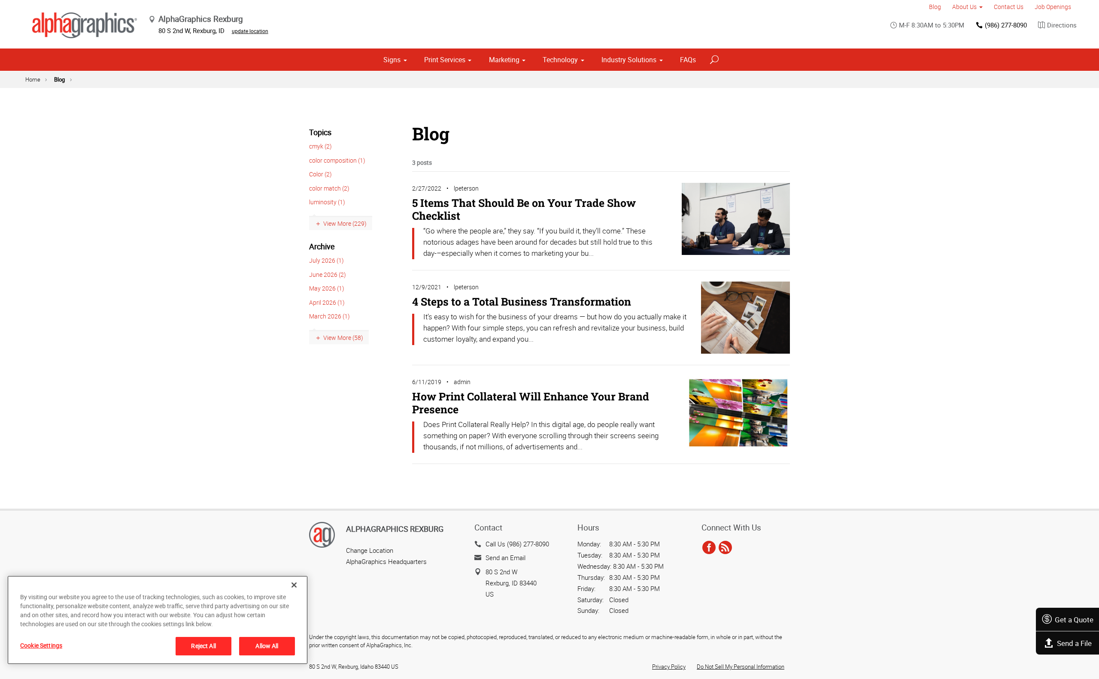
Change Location (369, 550)
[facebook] (708, 548)
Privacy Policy (669, 666)
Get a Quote (1074, 619)
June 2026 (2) (327, 274)
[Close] (294, 585)
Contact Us (1008, 7)
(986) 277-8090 (1006, 25)
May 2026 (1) (326, 288)
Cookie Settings (41, 645)
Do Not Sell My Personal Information (740, 666)
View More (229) (345, 223)
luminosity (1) (327, 202)
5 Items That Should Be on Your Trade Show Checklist (524, 209)
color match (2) (329, 188)
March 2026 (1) (329, 316)
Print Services (444, 59)
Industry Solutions (628, 59)
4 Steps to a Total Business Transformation (521, 301)
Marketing (504, 59)
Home (32, 79)
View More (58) (343, 337)
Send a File (1074, 643)
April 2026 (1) (327, 302)
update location (250, 30)
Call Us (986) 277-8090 (517, 544)
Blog (935, 7)
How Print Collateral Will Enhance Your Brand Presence (530, 402)
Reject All (203, 646)
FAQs (688, 59)
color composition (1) (337, 160)
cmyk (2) (320, 146)
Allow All (266, 646)
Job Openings (1053, 7)
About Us (964, 7)
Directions (1062, 25)
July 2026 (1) (326, 260)
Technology (560, 59)
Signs (392, 59)
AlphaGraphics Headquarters (386, 561)
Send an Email (505, 557)
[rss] (725, 548)
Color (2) (320, 174)
